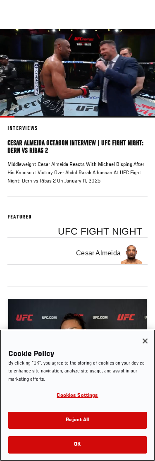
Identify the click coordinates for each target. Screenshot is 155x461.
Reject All (77, 420)
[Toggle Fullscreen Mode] (138, 122)
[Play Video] (77, 73)
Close (140, 45)
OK (77, 444)
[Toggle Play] (17, 122)
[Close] (145, 341)
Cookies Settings (77, 396)
